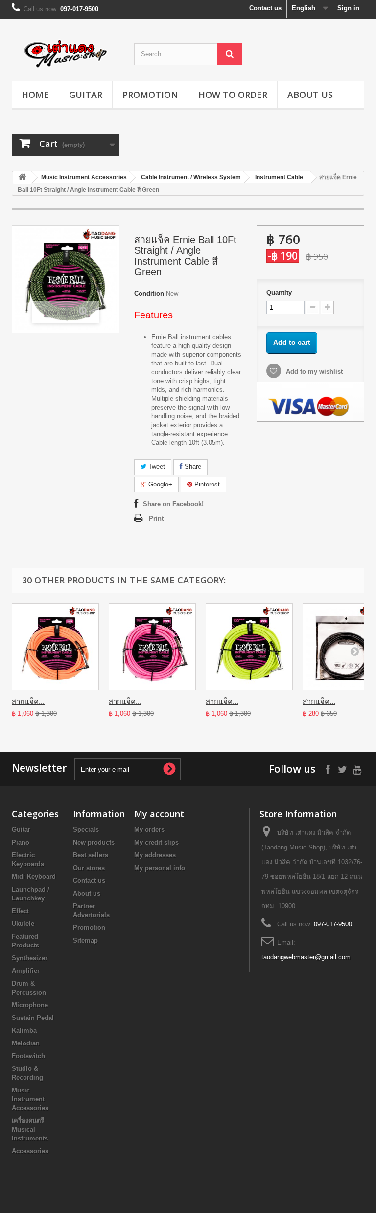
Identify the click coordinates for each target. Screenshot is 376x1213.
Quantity (279, 292)
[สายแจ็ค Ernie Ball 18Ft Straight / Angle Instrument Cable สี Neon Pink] (152, 646)
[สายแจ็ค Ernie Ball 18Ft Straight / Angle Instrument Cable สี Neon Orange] (55, 646)
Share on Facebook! (173, 504)
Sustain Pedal (33, 1017)
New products (94, 842)
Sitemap (85, 940)
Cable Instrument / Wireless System (191, 177)
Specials (86, 829)
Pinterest (206, 484)
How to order (232, 94)
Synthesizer (29, 958)
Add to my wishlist (313, 371)
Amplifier (26, 970)
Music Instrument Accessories (84, 177)
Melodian (26, 1043)
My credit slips (156, 842)
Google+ (159, 484)
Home (35, 94)
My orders (149, 829)
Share (192, 466)
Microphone (30, 1005)
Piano (20, 842)
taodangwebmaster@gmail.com (306, 957)
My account (159, 814)
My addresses (155, 855)
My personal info (159, 868)
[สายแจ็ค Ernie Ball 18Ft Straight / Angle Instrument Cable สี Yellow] (249, 646)
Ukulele (23, 923)
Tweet (155, 466)
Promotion (150, 94)
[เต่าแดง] (65, 53)
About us (310, 94)
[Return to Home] (22, 177)
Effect (20, 911)
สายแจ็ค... (28, 701)
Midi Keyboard (34, 876)
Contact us (265, 8)
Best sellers (90, 855)
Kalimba (24, 1030)
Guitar (85, 94)
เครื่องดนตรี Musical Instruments (30, 1129)
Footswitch (28, 1056)
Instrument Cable (279, 177)
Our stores (89, 868)
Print (156, 518)
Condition (149, 293)
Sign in (348, 8)
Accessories (30, 1151)
